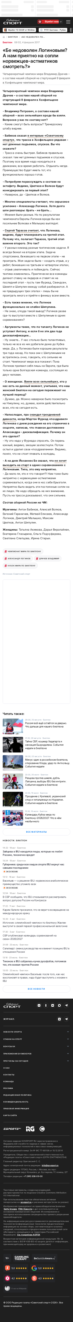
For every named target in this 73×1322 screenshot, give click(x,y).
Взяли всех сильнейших (41, 381)
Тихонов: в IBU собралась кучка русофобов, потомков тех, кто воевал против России (34, 963)
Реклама (8, 1088)
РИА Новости (25, 1209)
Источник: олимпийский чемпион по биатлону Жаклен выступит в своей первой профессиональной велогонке (35, 924)
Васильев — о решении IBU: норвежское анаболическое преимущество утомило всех (35, 882)
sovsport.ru (26, 1202)
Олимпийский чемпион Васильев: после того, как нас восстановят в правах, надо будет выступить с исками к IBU (35, 978)
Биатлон (7, 42)
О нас (6, 1068)
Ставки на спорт (12, 1039)
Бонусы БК (9, 1046)
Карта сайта (10, 1115)
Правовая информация (16, 1109)
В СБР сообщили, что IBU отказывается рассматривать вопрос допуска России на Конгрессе (34, 898)
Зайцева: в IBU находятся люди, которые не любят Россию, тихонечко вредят (32, 853)
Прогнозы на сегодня (15, 1061)
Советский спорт (21, 574)
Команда (8, 1081)
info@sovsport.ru (50, 1165)
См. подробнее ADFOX (28, 1234)
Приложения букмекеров (17, 1054)
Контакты (9, 1075)
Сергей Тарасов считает (22, 230)
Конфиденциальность (16, 1102)
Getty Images (10, 1209)
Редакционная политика (17, 1095)
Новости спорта (12, 1032)
